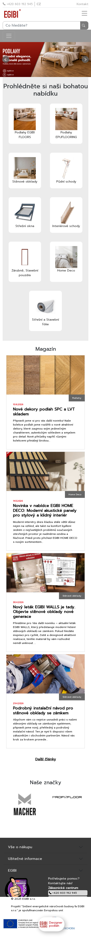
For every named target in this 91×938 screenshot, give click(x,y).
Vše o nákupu (20, 847)
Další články (45, 759)
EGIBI (12, 870)
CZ (39, 4)
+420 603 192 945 (19, 4)
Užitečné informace (25, 858)
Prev (5, 59)
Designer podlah (55, 924)
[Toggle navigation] (9, 35)
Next (85, 59)
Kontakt (82, 4)
